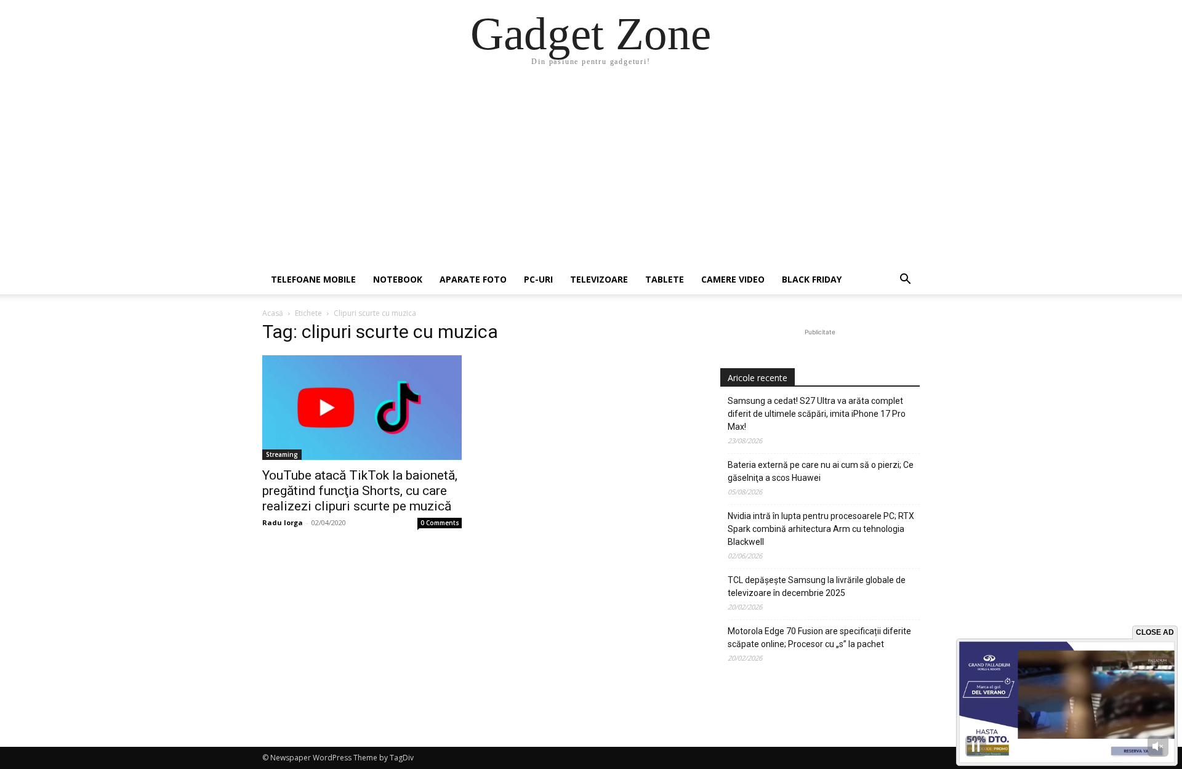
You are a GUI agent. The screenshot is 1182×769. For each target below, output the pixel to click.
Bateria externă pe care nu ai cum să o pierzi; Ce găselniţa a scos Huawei (821, 471)
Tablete (664, 279)
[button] (905, 280)
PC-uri (538, 279)
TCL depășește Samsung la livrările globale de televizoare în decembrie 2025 (817, 586)
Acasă (272, 313)
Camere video (733, 279)
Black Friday (812, 279)
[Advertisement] (591, 172)
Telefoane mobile (313, 279)
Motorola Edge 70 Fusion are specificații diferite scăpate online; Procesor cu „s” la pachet (819, 637)
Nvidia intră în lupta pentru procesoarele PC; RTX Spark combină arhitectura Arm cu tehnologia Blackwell (821, 529)
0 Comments (439, 522)
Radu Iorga (282, 522)
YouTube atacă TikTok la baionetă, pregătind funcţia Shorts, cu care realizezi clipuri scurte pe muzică (359, 490)
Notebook (397, 279)
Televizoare (599, 279)
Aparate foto (473, 279)
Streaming (282, 454)
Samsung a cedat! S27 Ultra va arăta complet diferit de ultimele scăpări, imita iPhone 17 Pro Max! (817, 414)
